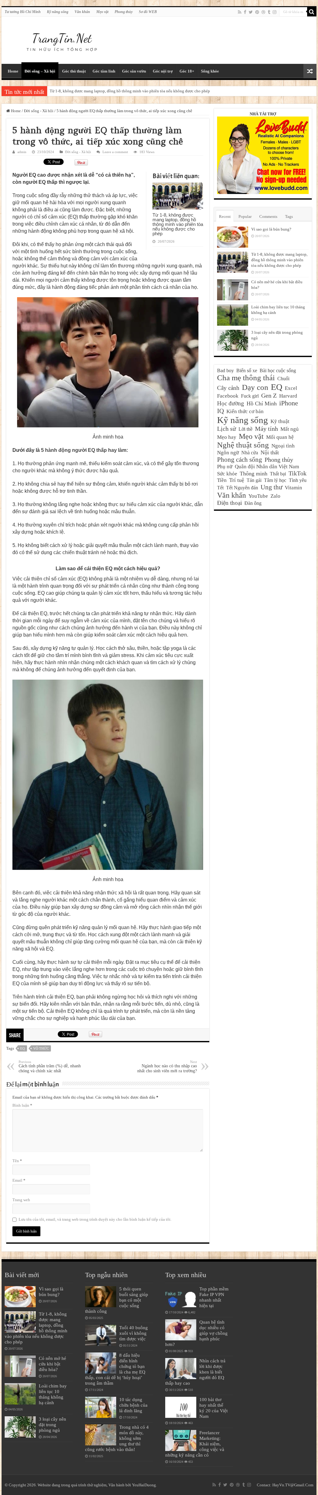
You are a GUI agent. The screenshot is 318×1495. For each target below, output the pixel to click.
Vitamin (293, 488)
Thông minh (253, 473)
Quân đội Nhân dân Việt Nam (267, 467)
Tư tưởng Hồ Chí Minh (23, 12)
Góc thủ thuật (74, 71)
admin (21, 152)
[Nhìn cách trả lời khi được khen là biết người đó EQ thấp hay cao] (180, 1368)
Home (13, 71)
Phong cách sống (239, 459)
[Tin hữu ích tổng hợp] (62, 39)
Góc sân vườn (134, 71)
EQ (22, 1048)
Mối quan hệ (280, 437)
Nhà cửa (249, 452)
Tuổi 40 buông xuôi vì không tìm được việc (133, 1333)
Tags (289, 216)
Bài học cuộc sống (278, 370)
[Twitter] (250, 12)
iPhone (288, 403)
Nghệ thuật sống (243, 445)
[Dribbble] (263, 12)
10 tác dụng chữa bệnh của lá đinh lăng (133, 1405)
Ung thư (271, 487)
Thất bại (278, 473)
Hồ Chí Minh (262, 403)
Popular (245, 216)
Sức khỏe (227, 474)
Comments (268, 216)
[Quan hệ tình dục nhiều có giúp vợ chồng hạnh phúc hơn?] (180, 1329)
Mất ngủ (289, 429)
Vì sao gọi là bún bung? (271, 229)
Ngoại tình (283, 446)
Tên (17, 1160)
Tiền (222, 480)
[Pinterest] (257, 12)
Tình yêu (298, 480)
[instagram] (274, 12)
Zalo (275, 496)
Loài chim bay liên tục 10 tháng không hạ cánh (53, 1394)
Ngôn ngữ (228, 453)
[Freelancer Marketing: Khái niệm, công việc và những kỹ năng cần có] (180, 1440)
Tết (220, 487)
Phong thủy (124, 12)
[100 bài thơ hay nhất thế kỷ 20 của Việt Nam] (180, 1407)
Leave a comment (115, 152)
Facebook (227, 396)
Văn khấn (82, 12)
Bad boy (225, 370)
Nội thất (270, 452)
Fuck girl (250, 396)
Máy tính (266, 428)
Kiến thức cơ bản (245, 411)
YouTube (258, 496)
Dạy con (255, 387)
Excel (291, 388)
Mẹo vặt (102, 12)
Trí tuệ (236, 480)
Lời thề (245, 429)
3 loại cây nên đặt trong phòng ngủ (52, 1424)
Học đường (230, 403)
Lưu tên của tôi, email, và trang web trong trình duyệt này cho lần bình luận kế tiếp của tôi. (95, 1219)
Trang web (21, 1199)
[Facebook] (245, 12)
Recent (225, 216)
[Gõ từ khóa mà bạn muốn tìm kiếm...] (311, 11)
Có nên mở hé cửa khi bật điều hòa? (52, 1364)
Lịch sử (226, 428)
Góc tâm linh (104, 71)
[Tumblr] (269, 12)
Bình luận (22, 1105)
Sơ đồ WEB (148, 12)
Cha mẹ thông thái (246, 377)
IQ (220, 411)
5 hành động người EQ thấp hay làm (83, 450)
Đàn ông (252, 503)
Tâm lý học (275, 480)
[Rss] (239, 12)
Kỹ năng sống (57, 12)
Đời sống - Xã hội (38, 110)
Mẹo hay (226, 437)
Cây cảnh (228, 388)
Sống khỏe (210, 71)
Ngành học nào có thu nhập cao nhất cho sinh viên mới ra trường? (167, 1066)
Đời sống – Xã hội (40, 71)
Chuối (283, 378)
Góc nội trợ (163, 71)
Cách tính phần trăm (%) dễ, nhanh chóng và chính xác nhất (50, 1066)
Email (18, 1180)
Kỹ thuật (279, 421)
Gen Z (269, 395)
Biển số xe (246, 370)
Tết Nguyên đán (242, 487)
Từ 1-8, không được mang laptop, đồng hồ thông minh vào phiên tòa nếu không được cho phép (130, 91)
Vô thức (41, 1048)
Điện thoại (229, 503)
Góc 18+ (186, 71)
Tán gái (254, 480)
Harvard (288, 396)
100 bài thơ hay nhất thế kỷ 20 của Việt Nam (213, 1408)
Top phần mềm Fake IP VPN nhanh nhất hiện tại (214, 1297)
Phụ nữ (224, 467)
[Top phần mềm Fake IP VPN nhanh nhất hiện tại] (180, 1296)
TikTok (297, 473)
